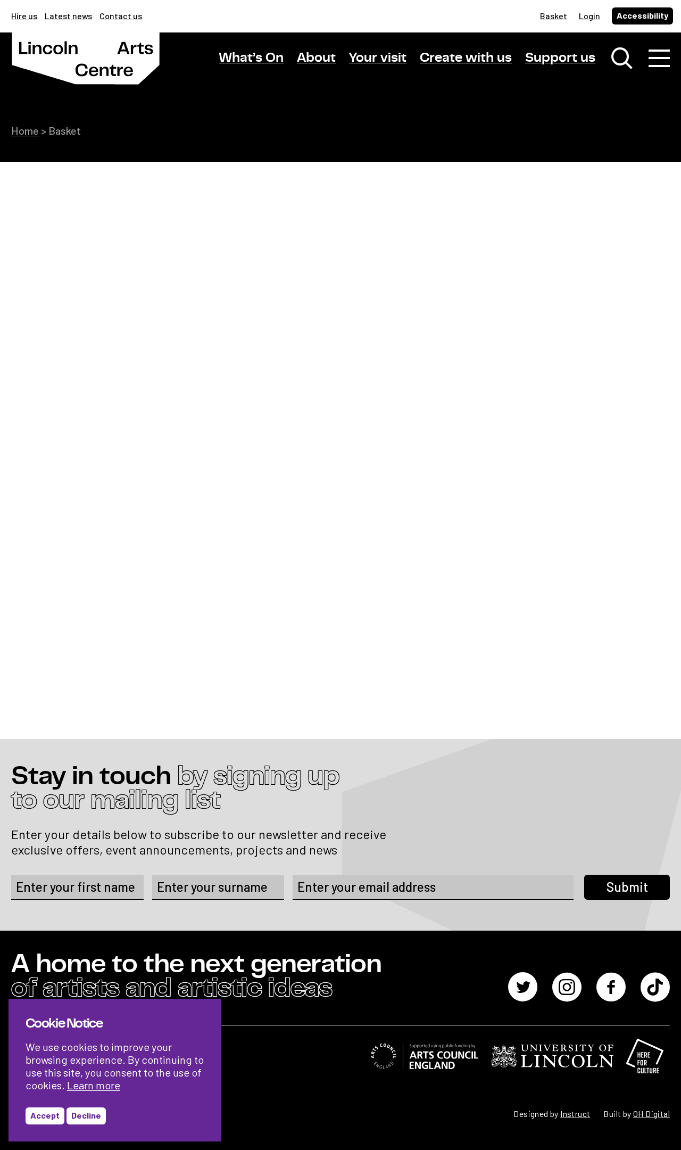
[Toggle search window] (622, 58)
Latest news (68, 16)
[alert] (115, 1070)
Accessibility (642, 15)
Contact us (120, 16)
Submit (627, 886)
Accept (45, 1115)
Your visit (377, 57)
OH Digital (651, 1113)
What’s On (251, 57)
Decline (86, 1115)
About (316, 57)
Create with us (466, 57)
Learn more (93, 1085)
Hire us (24, 16)
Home (25, 130)
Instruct (575, 1113)
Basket (553, 16)
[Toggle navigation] (659, 58)
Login (589, 16)
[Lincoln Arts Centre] (85, 67)
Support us (560, 57)
